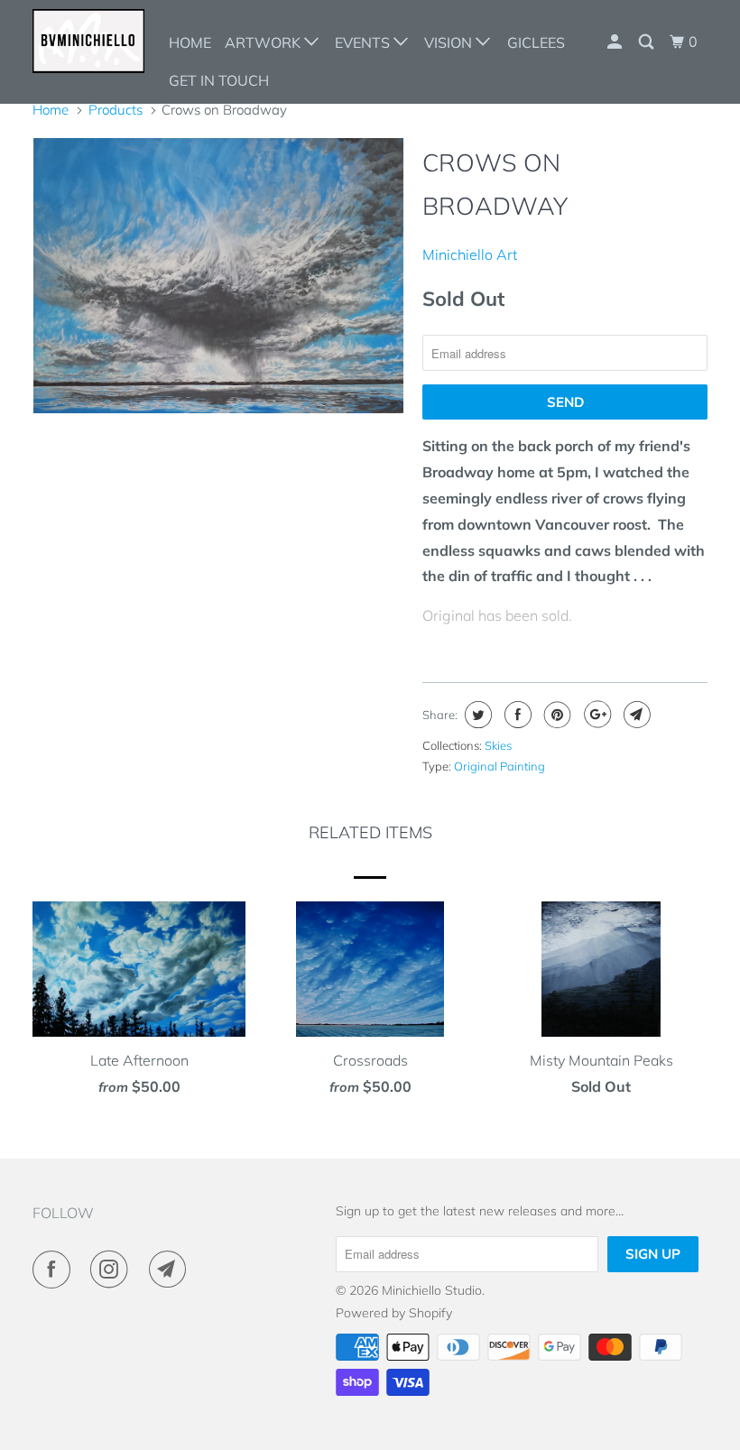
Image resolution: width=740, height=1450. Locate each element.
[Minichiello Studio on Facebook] (55, 1269)
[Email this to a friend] (635, 714)
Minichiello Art (469, 254)
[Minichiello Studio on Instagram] (112, 1269)
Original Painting (499, 766)
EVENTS (364, 42)
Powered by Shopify (394, 1313)
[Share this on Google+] (595, 714)
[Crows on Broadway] (218, 275)
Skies (498, 745)
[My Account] (616, 42)
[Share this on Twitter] (476, 714)
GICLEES (536, 42)
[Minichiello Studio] (88, 41)
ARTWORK (264, 42)
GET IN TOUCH (219, 80)
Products (115, 109)
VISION (450, 42)
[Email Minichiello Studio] (171, 1269)
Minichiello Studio (432, 1290)
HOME (190, 42)
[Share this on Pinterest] (555, 714)
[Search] (647, 42)
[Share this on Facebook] (516, 714)
